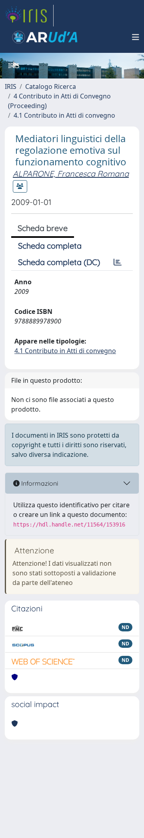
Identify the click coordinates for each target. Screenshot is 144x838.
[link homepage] (29, 15)
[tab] (117, 262)
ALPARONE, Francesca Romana (71, 174)
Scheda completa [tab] (50, 246)
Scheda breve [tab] (43, 228)
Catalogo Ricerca (50, 86)
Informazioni (39, 483)
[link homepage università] (45, 37)
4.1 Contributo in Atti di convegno (64, 115)
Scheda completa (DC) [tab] (59, 262)
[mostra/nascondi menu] (135, 37)
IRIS (10, 86)
